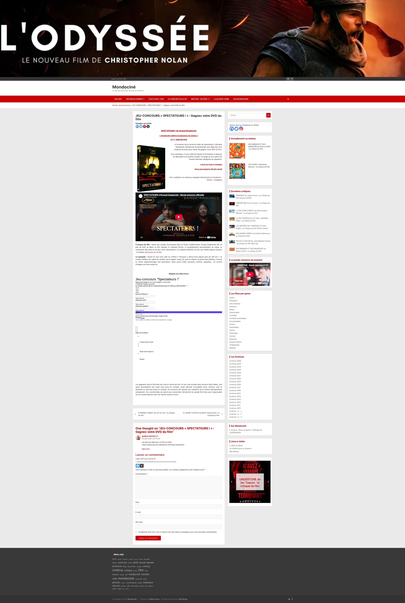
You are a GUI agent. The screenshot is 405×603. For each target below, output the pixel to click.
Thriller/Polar (234, 345)
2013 (114, 559)
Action (232, 298)
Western (232, 348)
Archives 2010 (235, 408)
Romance (233, 339)
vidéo (119, 589)
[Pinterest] (144, 126)
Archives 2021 (235, 376)
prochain (123, 583)
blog (124, 566)
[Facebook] (137, 126)
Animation (233, 301)
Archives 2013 (235, 399)
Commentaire (142, 474)
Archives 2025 (235, 364)
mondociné (126, 578)
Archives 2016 (235, 390)
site (128, 586)
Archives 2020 (235, 379)
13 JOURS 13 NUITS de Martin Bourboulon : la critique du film (201, 414)
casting (146, 566)
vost (123, 589)
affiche (114, 563)
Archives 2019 (235, 382)
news (145, 579)
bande (142, 562)
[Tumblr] (148, 126)
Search (268, 115)
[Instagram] (241, 129)
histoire (115, 574)
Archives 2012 (235, 402)
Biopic (231, 309)
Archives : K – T (235, 414)
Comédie (233, 315)
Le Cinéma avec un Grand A (240, 448)
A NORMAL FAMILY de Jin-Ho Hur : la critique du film (156, 414)
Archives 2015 (235, 393)
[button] (244, 500)
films (146, 571)
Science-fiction (235, 342)
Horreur (232, 336)
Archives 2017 (235, 387)
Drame (232, 324)
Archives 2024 (235, 367)
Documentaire (235, 321)
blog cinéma (131, 566)
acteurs (125, 559)
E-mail (138, 512)
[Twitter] (140, 126)
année (130, 563)
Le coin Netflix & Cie (177, 99)
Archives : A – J (235, 411)
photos (116, 582)
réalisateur (148, 582)
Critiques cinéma (134, 99)
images (122, 574)
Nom (137, 502)
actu (141, 559)
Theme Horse (154, 599)
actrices (136, 559)
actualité (147, 559)
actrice (131, 559)
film (141, 570)
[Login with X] (142, 466)
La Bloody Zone (221, 99)
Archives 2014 (235, 396)
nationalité (138, 579)
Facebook (217, 177)
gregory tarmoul (148, 436)
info (126, 574)
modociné (134, 574)
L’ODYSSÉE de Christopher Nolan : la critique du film (250, 482)
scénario (123, 586)
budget (139, 566)
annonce (122, 562)
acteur (119, 559)
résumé (116, 586)
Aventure (232, 306)
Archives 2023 (235, 370)
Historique (233, 333)
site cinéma (135, 586)
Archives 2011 (234, 405)
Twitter (209, 180)
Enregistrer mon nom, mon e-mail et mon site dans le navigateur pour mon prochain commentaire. (177, 532)
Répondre (146, 449)
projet (140, 583)
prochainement (132, 583)
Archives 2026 (235, 361)
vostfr (127, 589)
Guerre (232, 330)
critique (128, 570)
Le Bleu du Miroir (236, 445)
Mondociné (124, 87)
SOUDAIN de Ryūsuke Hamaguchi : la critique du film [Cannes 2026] (258, 146)
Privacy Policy (172, 461)
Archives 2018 (235, 384)
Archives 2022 (235, 373)
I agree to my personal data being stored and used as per (156, 461)
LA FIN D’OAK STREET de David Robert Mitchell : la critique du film (258, 166)
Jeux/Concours (240, 99)
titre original (149, 586)
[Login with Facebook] (137, 466)
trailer (114, 589)
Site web (139, 522)
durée (135, 571)
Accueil (118, 99)
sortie (142, 586)
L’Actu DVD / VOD (156, 99)
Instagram (218, 180)
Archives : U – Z (235, 417)
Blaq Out (214, 147)
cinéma (117, 570)
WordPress (183, 599)
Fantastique (234, 327)
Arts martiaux (234, 304)
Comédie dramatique (237, 318)
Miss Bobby (234, 451)
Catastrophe (234, 312)
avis (135, 562)
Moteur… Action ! (199, 99)
